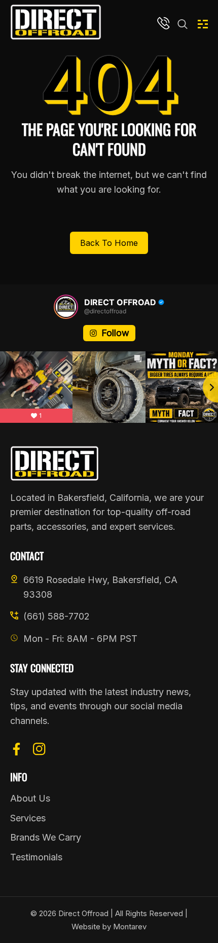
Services (28, 818)
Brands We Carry (45, 837)
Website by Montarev (109, 926)
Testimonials (36, 857)
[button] (203, 24)
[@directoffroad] (66, 307)
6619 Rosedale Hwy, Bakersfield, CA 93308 (100, 587)
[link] (182, 24)
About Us (30, 798)
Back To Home (109, 243)
